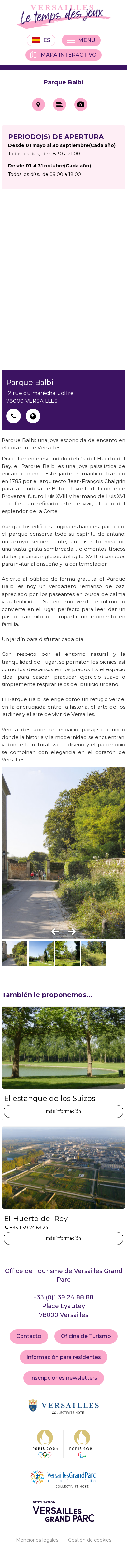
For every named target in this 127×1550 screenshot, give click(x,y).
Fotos (80, 104)
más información (63, 1111)
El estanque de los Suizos (49, 1098)
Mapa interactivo (69, 55)
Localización (38, 104)
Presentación (59, 104)
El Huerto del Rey (36, 1218)
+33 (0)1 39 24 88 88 (63, 1297)
